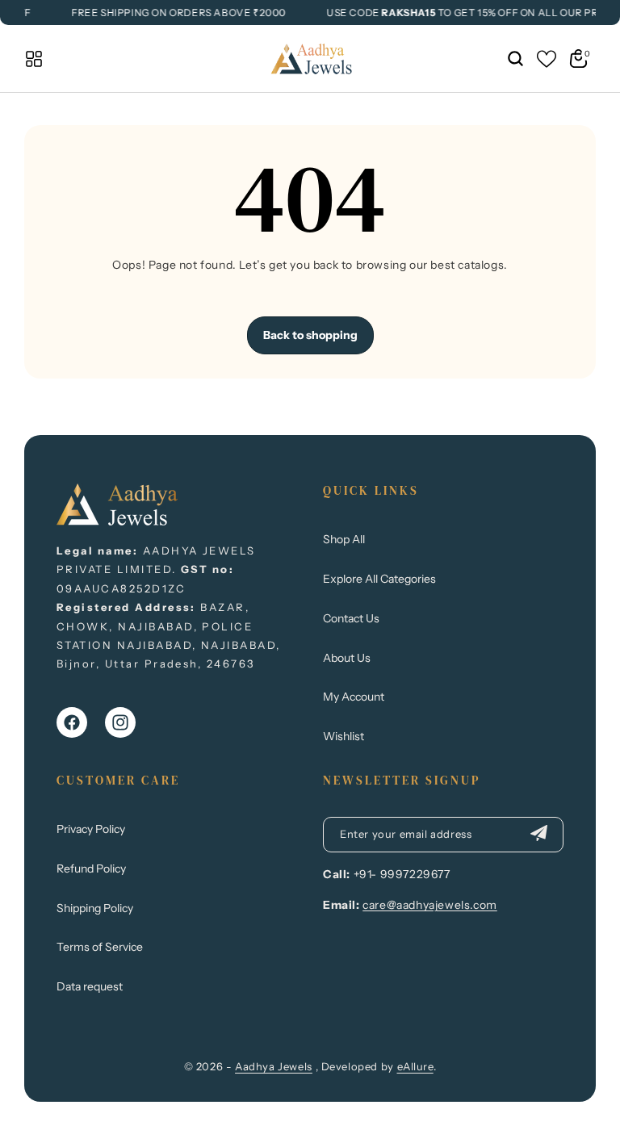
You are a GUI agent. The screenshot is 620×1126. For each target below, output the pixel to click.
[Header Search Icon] (515, 59)
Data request (90, 986)
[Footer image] (117, 521)
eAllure (415, 1066)
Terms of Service (100, 947)
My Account (353, 696)
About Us (347, 658)
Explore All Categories (379, 578)
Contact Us (351, 618)
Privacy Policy (91, 829)
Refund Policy (91, 868)
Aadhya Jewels (273, 1066)
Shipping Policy (95, 908)
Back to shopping (310, 335)
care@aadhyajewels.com (429, 905)
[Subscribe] (538, 835)
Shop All (344, 539)
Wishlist (343, 736)
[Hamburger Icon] (34, 59)
